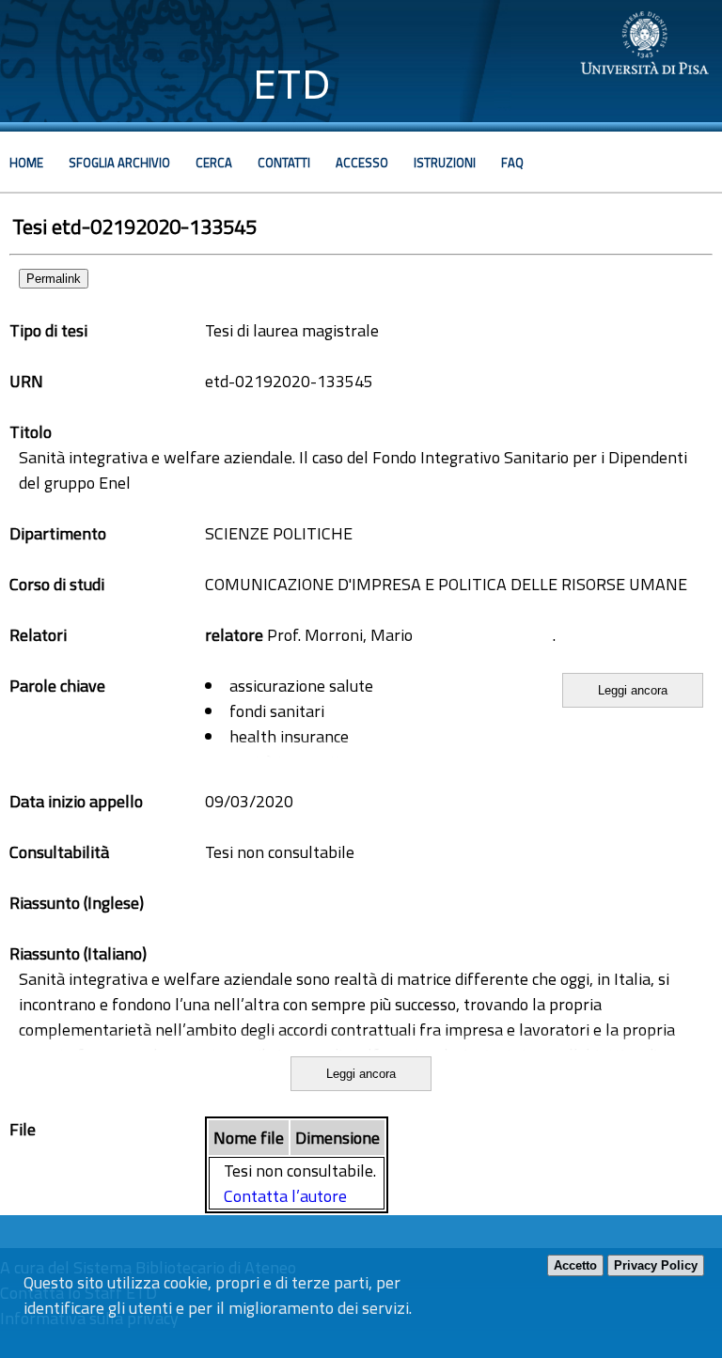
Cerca (214, 162)
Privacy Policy (656, 1265)
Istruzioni (445, 162)
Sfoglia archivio (119, 162)
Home (26, 162)
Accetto (575, 1265)
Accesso (362, 162)
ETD (292, 84)
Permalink (53, 279)
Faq (512, 162)
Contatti (284, 162)
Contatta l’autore (285, 1196)
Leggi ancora (632, 690)
